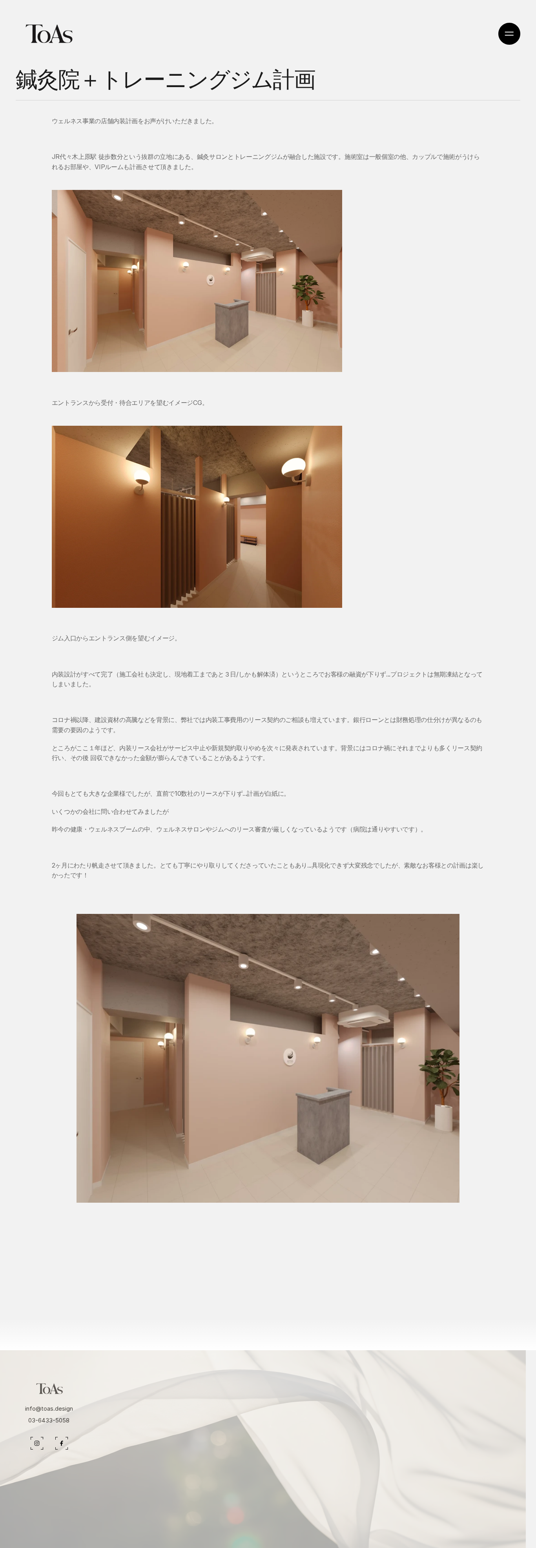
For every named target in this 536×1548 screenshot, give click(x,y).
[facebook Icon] (37, 1443)
